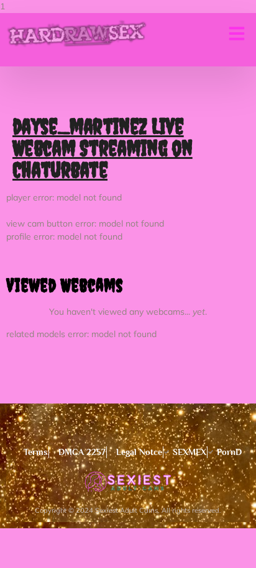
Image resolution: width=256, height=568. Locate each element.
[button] (237, 33)
